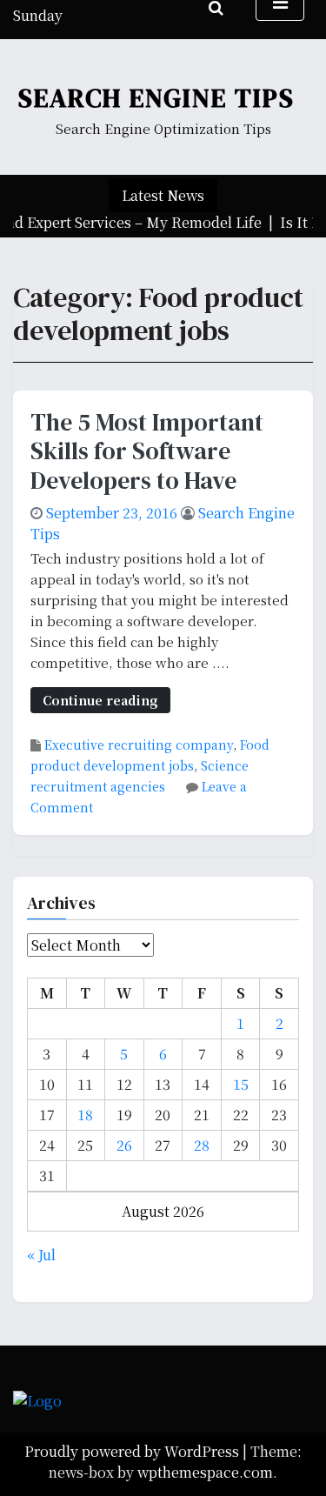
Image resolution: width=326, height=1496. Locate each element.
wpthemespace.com (205, 1472)
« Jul (41, 1255)
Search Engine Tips (156, 98)
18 (85, 1115)
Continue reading (100, 700)
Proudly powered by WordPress (133, 1451)
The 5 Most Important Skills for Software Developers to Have (146, 451)
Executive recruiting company (138, 744)
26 (124, 1145)
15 (241, 1084)
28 (202, 1145)
